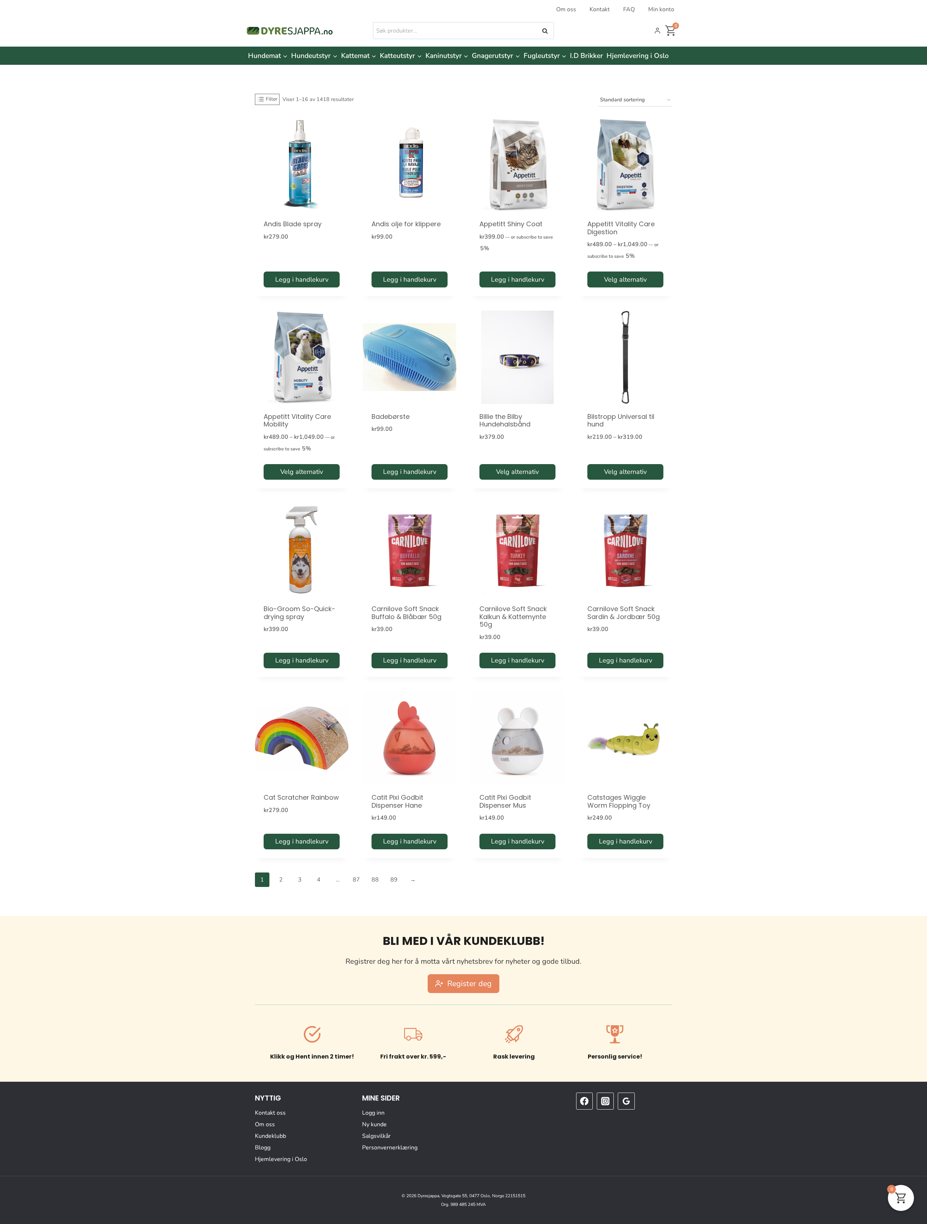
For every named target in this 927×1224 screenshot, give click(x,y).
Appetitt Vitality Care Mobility (297, 420)
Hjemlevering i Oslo (638, 55)
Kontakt (600, 9)
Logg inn (373, 1113)
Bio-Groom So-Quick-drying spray (299, 612)
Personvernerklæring (390, 1148)
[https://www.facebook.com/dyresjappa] (584, 1101)
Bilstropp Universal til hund (620, 420)
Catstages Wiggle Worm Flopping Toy (618, 801)
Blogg (262, 1148)
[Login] (657, 31)
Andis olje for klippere (406, 223)
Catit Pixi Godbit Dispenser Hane (397, 801)
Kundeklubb (270, 1136)
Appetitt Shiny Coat (510, 223)
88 (375, 880)
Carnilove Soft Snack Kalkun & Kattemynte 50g (513, 616)
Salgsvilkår (376, 1136)
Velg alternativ (625, 279)
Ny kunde (374, 1124)
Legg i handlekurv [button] (301, 279)
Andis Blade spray (293, 223)
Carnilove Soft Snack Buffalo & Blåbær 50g (406, 612)
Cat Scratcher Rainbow (301, 797)
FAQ (629, 9)
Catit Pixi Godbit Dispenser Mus (505, 801)
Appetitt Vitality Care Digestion (621, 227)
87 (356, 880)
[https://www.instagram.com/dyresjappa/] (605, 1101)
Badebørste (391, 416)
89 (394, 880)
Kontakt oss (270, 1113)
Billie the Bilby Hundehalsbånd (504, 420)
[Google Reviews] (626, 1101)
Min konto (661, 9)
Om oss (566, 9)
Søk (545, 30)
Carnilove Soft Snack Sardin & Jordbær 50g (623, 612)
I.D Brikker (586, 55)
